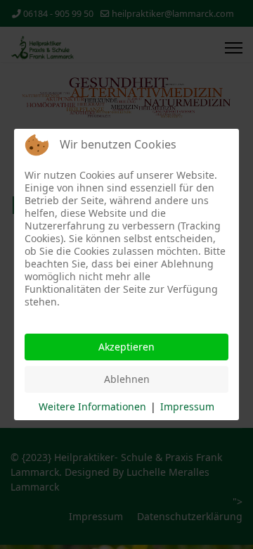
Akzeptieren (126, 346)
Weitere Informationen (92, 406)
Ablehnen (127, 379)
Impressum (187, 406)
